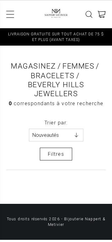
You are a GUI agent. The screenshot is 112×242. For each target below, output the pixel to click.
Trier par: (56, 123)
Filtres (56, 154)
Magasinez (33, 66)
